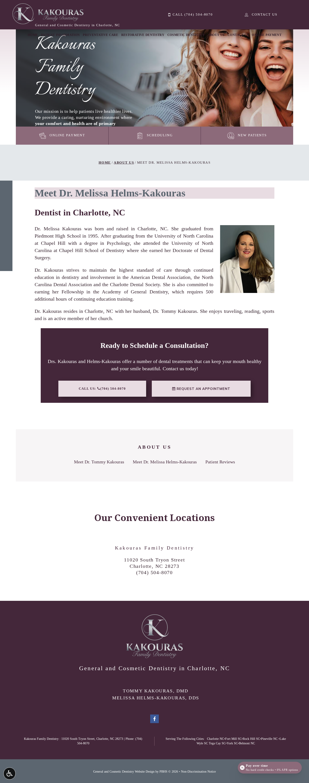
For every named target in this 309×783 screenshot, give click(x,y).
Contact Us (238, 35)
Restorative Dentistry (142, 35)
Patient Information (60, 35)
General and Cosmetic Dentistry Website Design (123, 771)
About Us (216, 35)
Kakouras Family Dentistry (154, 548)
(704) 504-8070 (154, 572)
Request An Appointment (203, 389)
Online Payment (266, 35)
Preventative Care (100, 35)
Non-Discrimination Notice (198, 771)
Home (33, 35)
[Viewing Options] (9, 773)
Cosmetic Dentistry (186, 35)
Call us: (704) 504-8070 (102, 388)
